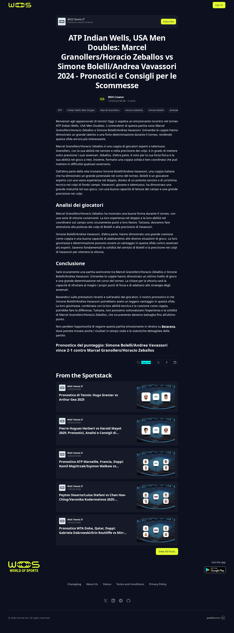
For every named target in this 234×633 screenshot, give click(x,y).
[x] (105, 601)
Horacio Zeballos (134, 110)
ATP (60, 110)
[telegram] (121, 601)
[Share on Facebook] (166, 362)
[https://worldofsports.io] (20, 5)
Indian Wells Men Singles (81, 110)
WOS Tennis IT (75, 386)
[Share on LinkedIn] (175, 362)
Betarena (168, 326)
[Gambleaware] (216, 617)
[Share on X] (158, 362)
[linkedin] (113, 601)
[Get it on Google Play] (215, 570)
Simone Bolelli (156, 110)
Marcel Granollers (110, 110)
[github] (128, 601)
